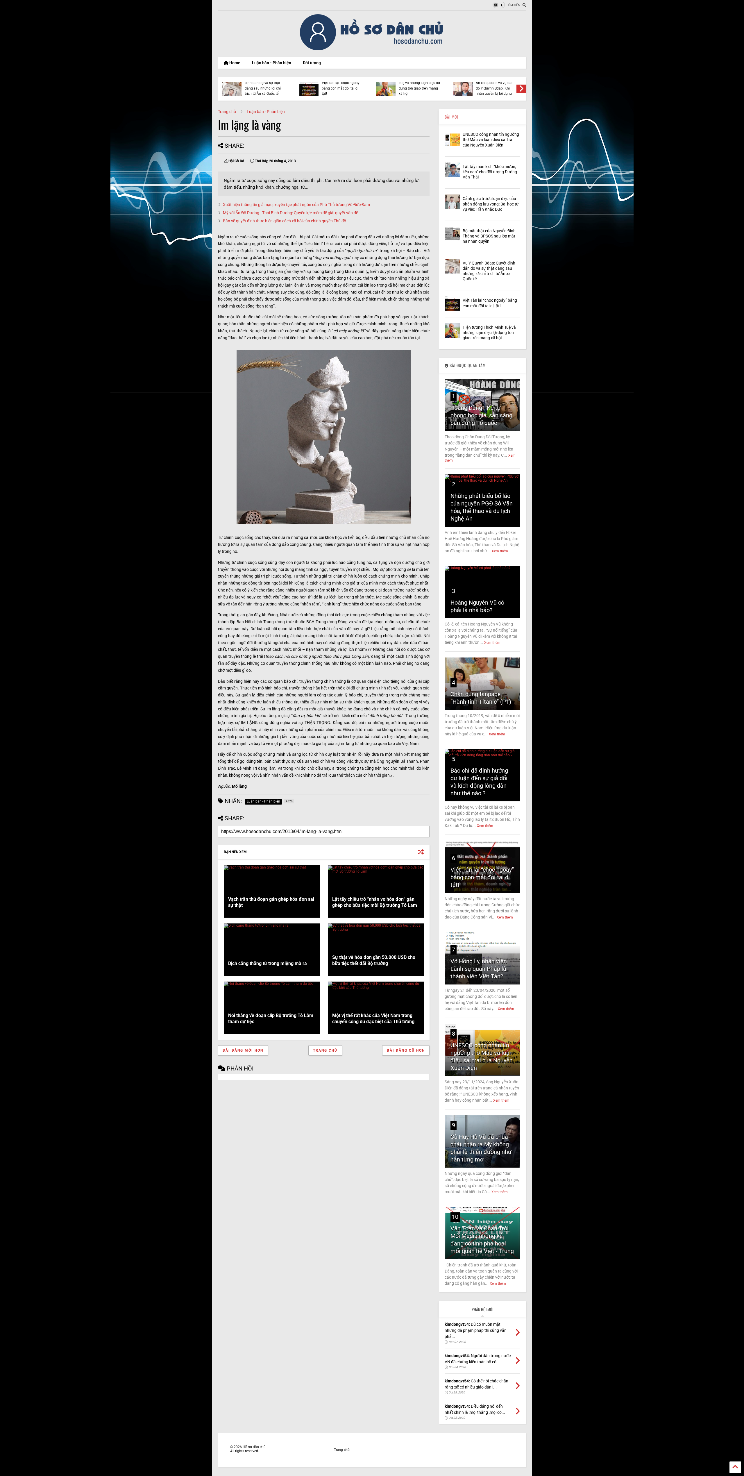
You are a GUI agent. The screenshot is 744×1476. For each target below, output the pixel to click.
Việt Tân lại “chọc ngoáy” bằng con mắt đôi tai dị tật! (482, 877)
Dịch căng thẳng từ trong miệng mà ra (267, 963)
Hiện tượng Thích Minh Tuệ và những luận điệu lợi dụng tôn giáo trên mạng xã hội (489, 332)
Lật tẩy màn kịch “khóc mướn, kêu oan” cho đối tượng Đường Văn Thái (490, 171)
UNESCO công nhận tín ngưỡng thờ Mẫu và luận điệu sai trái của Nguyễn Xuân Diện (491, 139)
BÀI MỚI (451, 117)
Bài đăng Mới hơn (243, 1050)
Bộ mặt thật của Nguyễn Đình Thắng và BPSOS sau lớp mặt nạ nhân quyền (489, 236)
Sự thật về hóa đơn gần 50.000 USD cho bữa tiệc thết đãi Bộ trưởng (373, 960)
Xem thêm (500, 551)
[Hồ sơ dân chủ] (372, 49)
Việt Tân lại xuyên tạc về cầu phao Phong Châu (270, 87)
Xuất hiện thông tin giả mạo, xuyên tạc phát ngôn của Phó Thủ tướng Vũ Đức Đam (296, 204)
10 (455, 1216)
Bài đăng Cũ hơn (406, 1050)
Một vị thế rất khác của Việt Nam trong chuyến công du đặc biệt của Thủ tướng (373, 1018)
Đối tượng (312, 62)
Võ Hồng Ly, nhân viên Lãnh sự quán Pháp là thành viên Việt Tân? (478, 969)
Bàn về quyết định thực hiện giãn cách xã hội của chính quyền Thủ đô (284, 221)
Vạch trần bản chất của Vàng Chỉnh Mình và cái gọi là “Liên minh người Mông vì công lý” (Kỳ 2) (346, 86)
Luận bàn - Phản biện (271, 62)
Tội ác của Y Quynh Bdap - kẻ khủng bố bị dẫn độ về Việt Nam (502, 88)
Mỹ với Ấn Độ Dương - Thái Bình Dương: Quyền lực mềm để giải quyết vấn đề (290, 212)
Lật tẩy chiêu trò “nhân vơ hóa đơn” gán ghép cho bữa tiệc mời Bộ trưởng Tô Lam (374, 902)
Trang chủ (227, 111)
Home (234, 62)
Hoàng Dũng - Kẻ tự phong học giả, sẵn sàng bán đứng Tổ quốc (481, 415)
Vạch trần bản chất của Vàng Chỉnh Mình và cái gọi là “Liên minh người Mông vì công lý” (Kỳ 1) (423, 86)
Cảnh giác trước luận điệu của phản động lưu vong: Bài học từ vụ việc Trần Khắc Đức (491, 203)
